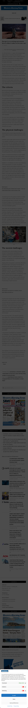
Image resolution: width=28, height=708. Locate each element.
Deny (14, 699)
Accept (14, 695)
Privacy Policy (16, 706)
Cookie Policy (9, 706)
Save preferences (14, 703)
